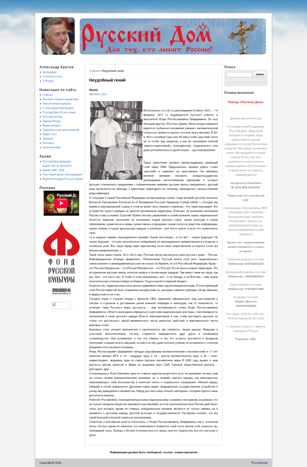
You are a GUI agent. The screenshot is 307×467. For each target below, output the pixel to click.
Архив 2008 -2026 (53, 170)
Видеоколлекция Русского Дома (63, 178)
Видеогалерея (52, 125)
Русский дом (259, 462)
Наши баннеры (52, 147)
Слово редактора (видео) (58, 108)
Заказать (48, 138)
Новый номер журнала (57, 103)
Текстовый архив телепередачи (62, 174)
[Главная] (58, 53)
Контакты (48, 143)
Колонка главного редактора (60, 99)
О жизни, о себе (52, 76)
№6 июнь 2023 (98, 94)
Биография (50, 72)
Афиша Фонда (52, 121)
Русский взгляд (52, 116)
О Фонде (48, 80)
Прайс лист (50, 134)
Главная (94, 70)
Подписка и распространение (61, 129)
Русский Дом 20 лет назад (59, 112)
